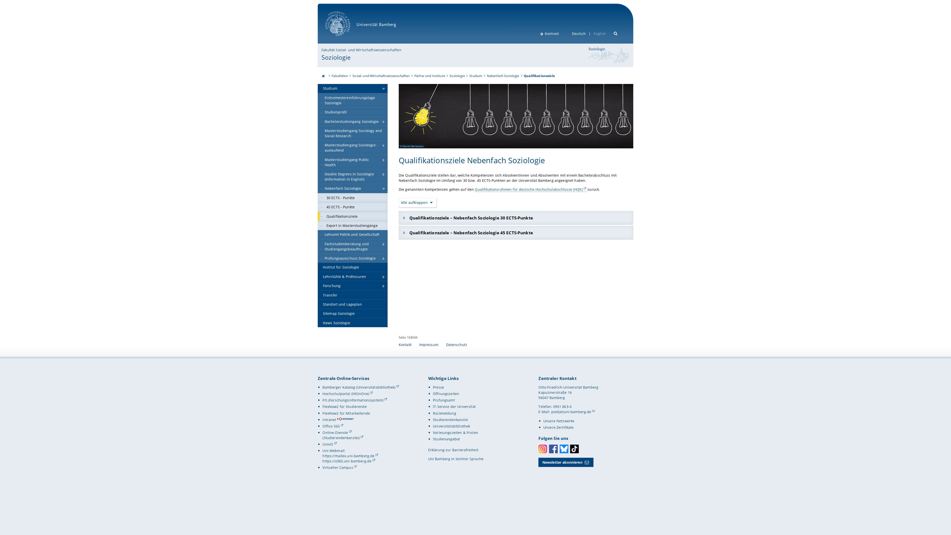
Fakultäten (340, 76)
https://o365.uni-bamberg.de (346, 461)
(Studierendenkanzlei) (341, 437)
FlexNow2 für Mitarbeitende (346, 413)
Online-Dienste (335, 432)
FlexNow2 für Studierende (344, 406)
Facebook (553, 449)
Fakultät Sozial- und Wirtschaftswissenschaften (361, 50)
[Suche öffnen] (616, 33)
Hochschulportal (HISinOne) (345, 393)
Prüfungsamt (444, 400)
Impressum (428, 344)
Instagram (542, 449)
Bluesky (564, 449)
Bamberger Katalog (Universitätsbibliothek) (358, 387)
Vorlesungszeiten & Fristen (455, 432)
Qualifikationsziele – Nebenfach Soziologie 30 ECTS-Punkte (471, 218)
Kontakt (405, 344)
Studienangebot (446, 439)
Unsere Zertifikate (558, 427)
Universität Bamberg (342, 38)
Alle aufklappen (414, 202)
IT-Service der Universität (454, 406)
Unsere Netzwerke (558, 421)
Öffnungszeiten (446, 393)
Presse (438, 387)
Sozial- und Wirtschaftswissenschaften (381, 76)
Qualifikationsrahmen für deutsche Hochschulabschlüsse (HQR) (528, 189)
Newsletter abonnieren (562, 462)
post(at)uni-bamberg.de (571, 411)
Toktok (574, 449)
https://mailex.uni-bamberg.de (348, 456)
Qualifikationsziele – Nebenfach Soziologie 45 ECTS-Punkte (471, 233)
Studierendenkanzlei (450, 419)
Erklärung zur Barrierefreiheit (453, 450)
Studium (475, 76)
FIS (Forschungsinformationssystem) (352, 400)
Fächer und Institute (429, 76)
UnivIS (327, 444)
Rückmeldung (444, 413)
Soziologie (336, 57)
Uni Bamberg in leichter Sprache (455, 458)
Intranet (329, 419)
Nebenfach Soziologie (503, 76)
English (600, 33)
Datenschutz (456, 344)
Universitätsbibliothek (451, 426)
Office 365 (331, 426)
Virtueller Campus (337, 467)
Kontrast (551, 33)
